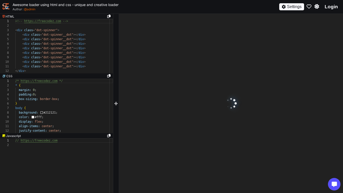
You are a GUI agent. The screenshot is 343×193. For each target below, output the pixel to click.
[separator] (56, 76)
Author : (24, 9)
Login (331, 6)
